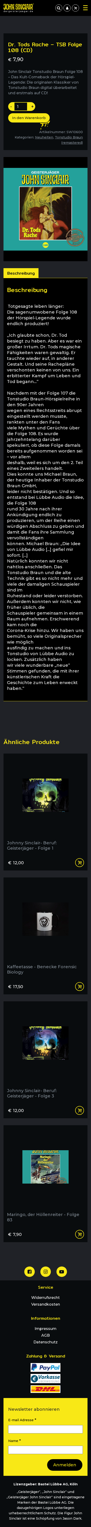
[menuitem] (67, 8)
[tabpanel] (46, 489)
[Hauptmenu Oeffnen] (85, 7)
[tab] (21, 273)
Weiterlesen (79, 862)
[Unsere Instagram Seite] (45, 1271)
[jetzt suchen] (58, 8)
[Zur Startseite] (19, 8)
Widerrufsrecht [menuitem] (45, 1297)
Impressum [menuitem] (45, 1328)
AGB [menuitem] (45, 1335)
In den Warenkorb (29, 118)
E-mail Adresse (22, 1420)
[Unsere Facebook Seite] (29, 1271)
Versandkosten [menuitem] (45, 1304)
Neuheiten (44, 137)
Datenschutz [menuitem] (45, 1342)
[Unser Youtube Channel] (61, 1271)
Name (14, 1441)
